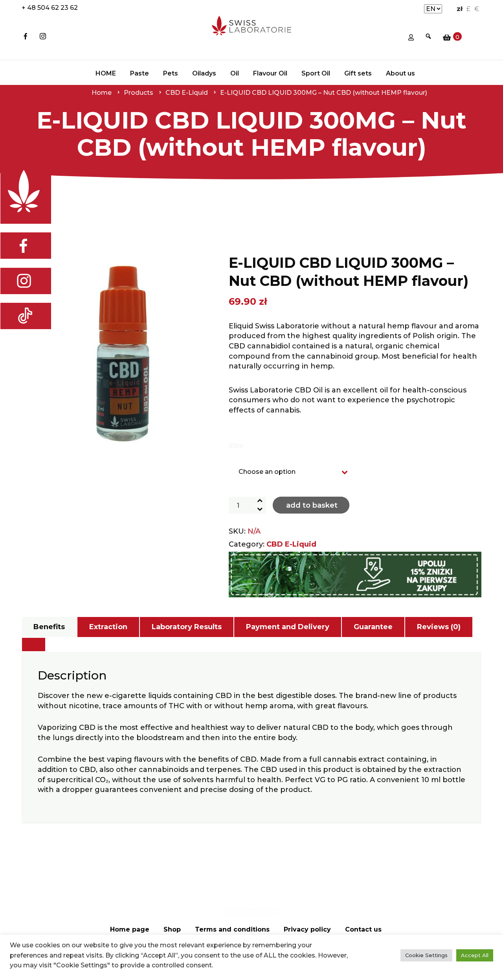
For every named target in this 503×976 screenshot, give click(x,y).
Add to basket (312, 505)
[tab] (49, 627)
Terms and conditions (232, 929)
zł (460, 9)
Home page (129, 929)
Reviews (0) (439, 626)
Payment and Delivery (287, 626)
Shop (172, 929)
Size (236, 445)
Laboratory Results (187, 626)
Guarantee (373, 626)
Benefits (49, 626)
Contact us (363, 929)
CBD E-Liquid (291, 544)
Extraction (108, 626)
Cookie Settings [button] (426, 955)
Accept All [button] (474, 955)
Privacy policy (307, 929)
